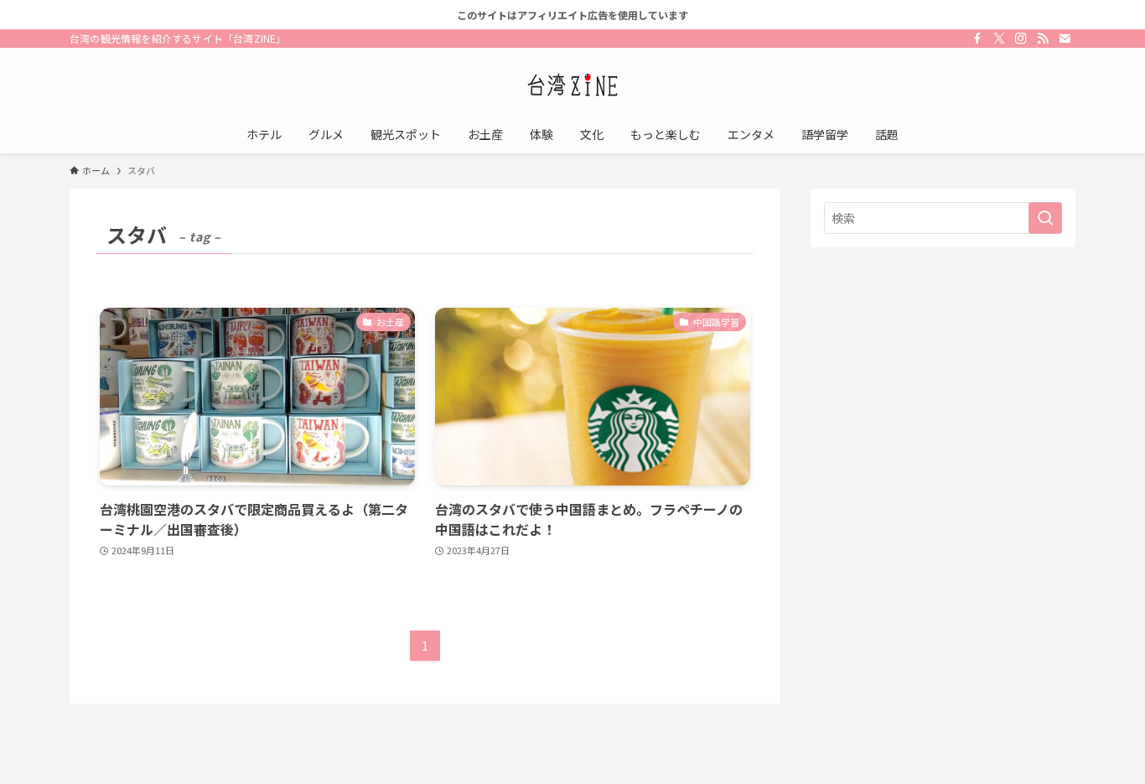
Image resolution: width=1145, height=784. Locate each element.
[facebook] (977, 38)
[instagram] (1021, 38)
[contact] (1064, 38)
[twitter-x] (999, 38)
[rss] (1043, 38)
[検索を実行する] (1045, 218)
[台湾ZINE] (572, 84)
